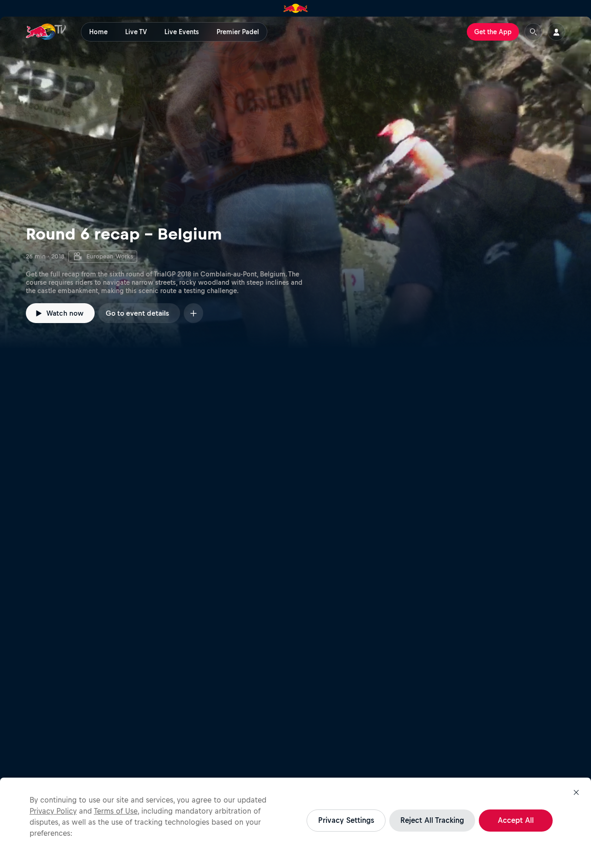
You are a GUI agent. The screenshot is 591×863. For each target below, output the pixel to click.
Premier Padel (238, 32)
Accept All (516, 820)
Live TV (136, 32)
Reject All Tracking (432, 820)
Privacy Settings (346, 820)
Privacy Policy (53, 811)
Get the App (493, 32)
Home (98, 32)
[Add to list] (193, 313)
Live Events (181, 32)
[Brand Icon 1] (295, 8)
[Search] (533, 32)
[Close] (576, 792)
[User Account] (556, 32)
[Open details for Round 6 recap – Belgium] (295, 183)
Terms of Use (116, 811)
